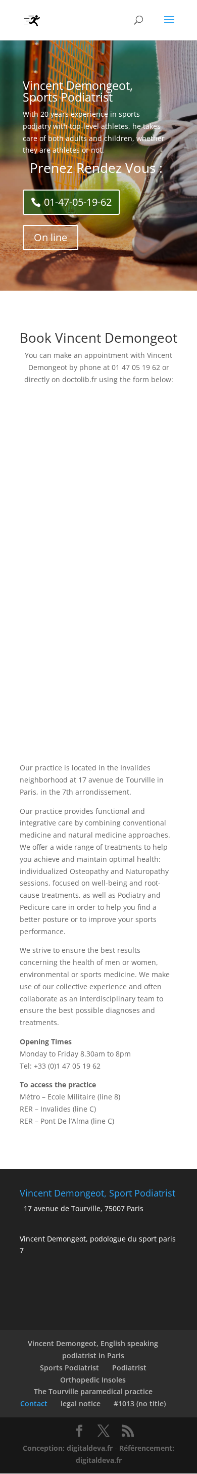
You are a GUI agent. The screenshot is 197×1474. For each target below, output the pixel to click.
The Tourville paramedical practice (93, 1391)
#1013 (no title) (140, 1403)
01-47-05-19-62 (78, 202)
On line (50, 237)
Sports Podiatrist (69, 1367)
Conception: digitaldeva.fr (68, 1448)
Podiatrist (129, 1367)
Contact (33, 1403)
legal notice (81, 1403)
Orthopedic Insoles (93, 1380)
